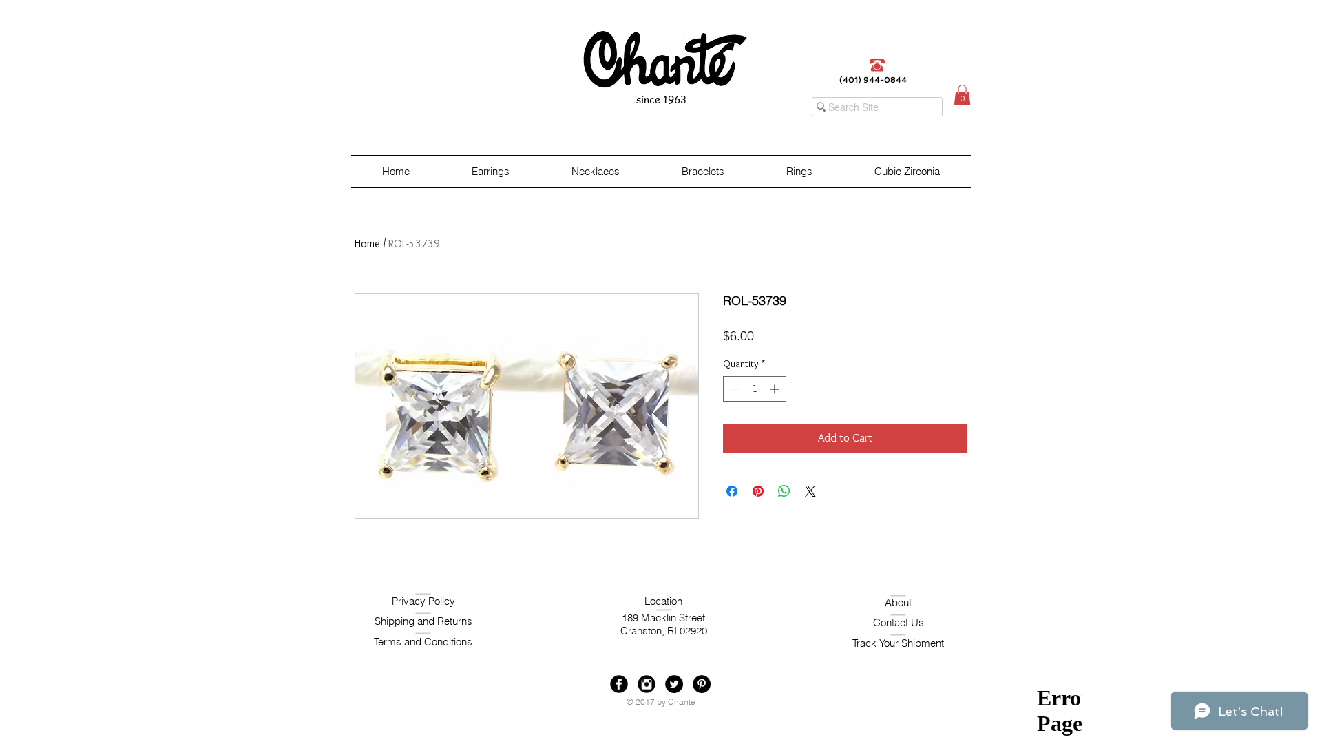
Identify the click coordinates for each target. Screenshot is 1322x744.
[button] (962, 95)
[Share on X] (810, 491)
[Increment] (775, 389)
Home (367, 243)
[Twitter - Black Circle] (674, 684)
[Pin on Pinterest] (758, 491)
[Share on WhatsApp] (784, 491)
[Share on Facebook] (732, 491)
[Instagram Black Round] (646, 684)
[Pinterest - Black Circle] (702, 684)
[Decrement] (733, 389)
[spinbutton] (754, 389)
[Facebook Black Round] (619, 684)
